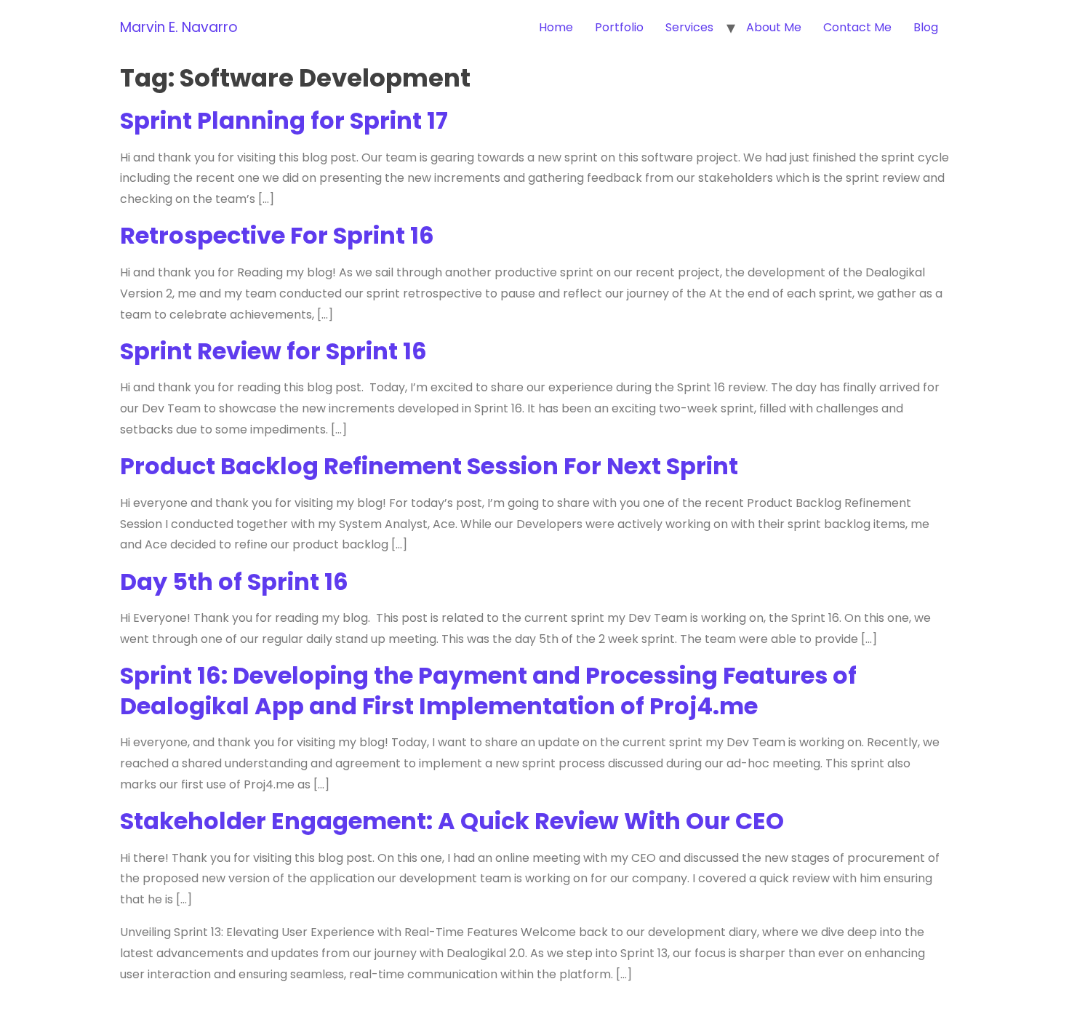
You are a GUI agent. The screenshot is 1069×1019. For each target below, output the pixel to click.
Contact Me (857, 27)
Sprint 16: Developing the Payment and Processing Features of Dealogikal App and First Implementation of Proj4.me (488, 690)
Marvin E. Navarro (179, 27)
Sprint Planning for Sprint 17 (284, 120)
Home (556, 27)
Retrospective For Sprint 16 (277, 235)
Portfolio (619, 27)
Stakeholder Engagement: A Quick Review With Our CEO (452, 820)
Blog (925, 27)
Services (689, 27)
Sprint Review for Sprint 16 (273, 351)
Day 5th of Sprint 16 (234, 581)
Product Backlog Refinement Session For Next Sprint (429, 465)
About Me (773, 27)
